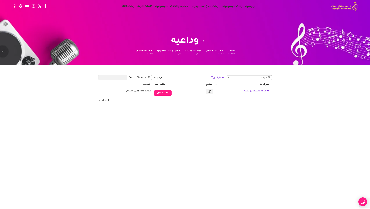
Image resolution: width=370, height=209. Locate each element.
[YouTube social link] (27, 6)
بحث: (130, 77)
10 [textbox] (149, 77)
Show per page (150, 77)
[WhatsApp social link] (14, 6)
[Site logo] (344, 6)
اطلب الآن (163, 93)
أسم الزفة (265, 84)
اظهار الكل (218, 77)
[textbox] (249, 77)
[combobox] (249, 77)
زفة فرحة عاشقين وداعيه (257, 91)
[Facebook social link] (45, 6)
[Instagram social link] (33, 6)
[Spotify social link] (20, 6)
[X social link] (39, 6)
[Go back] (202, 41)
